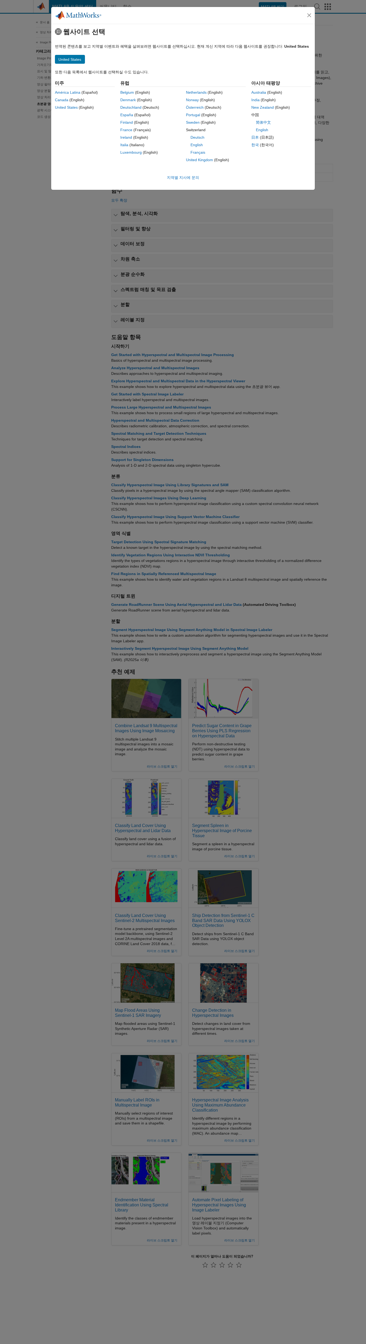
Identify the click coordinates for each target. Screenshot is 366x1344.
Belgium (127, 92)
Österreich (195, 107)
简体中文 (263, 122)
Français (198, 152)
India (255, 100)
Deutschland (130, 107)
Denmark (128, 100)
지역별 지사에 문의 (183, 177)
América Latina (67, 92)
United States (66, 107)
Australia (258, 92)
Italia (124, 145)
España (126, 115)
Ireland (126, 137)
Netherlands (196, 92)
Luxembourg (131, 152)
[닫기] (309, 15)
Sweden (193, 122)
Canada (61, 100)
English (197, 145)
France (126, 130)
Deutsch (197, 137)
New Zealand (262, 107)
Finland (126, 122)
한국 (255, 145)
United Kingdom (199, 160)
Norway (192, 100)
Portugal (193, 115)
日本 (255, 137)
